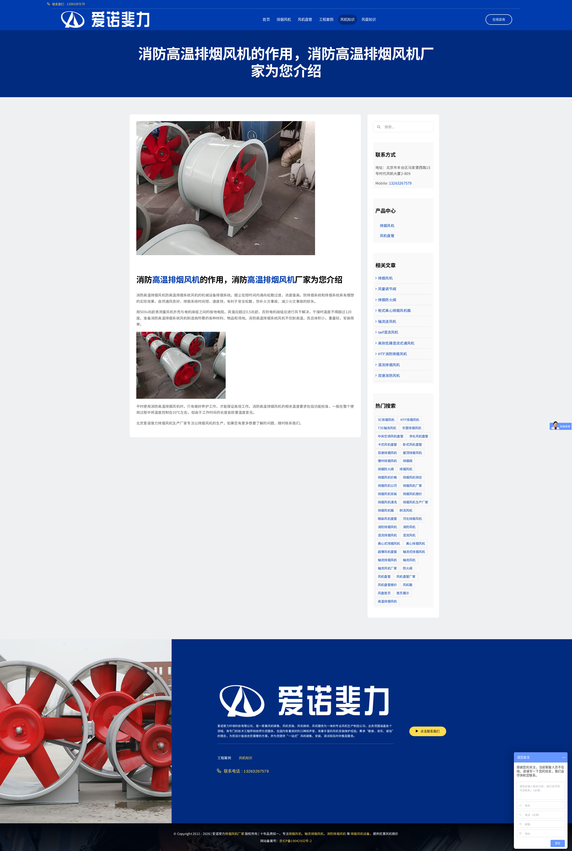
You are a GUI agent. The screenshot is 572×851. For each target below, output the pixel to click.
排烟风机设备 (360, 833)
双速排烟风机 (387, 452)
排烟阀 (407, 460)
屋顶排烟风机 (412, 452)
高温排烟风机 (176, 279)
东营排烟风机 (411, 427)
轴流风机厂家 (387, 568)
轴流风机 (409, 559)
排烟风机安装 (387, 493)
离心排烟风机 (415, 543)
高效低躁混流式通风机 (396, 343)
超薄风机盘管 (387, 551)
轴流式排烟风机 (414, 551)
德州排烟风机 (387, 460)
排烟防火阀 (387, 299)
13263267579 (400, 183)
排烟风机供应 (412, 477)
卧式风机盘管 (412, 444)
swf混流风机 (388, 332)
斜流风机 (406, 510)
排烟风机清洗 (387, 502)
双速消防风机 (389, 375)
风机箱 (407, 584)
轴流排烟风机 (387, 559)
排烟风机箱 (386, 510)
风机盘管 (384, 576)
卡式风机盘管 (387, 444)
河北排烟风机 (412, 518)
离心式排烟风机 (389, 543)
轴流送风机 (387, 321)
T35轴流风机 (387, 427)
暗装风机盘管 (387, 518)
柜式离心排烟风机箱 (394, 310)
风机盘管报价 (387, 584)
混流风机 (409, 535)
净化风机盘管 (418, 436)
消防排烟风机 (387, 526)
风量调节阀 (387, 288)
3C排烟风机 (386, 419)
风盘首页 (384, 592)
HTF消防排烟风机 (392, 353)
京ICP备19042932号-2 (295, 840)
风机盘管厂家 (405, 576)
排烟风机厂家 (412, 485)
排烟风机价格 (387, 477)
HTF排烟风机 (409, 419)
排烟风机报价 (412, 493)
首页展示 (402, 592)
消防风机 (409, 526)
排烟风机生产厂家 (415, 502)
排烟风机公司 (387, 485)
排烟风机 (385, 278)
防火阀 (407, 568)
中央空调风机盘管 (390, 436)
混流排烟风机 (389, 364)
